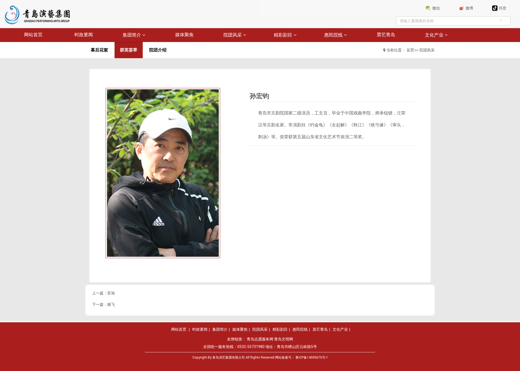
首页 (410, 50)
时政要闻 (83, 34)
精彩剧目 (283, 35)
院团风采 (232, 35)
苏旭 (111, 293)
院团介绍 (158, 50)
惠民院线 (333, 35)
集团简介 (132, 35)
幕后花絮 (99, 50)
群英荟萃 (128, 50)
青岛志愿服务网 (260, 339)
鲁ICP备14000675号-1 (311, 357)
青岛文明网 (283, 339)
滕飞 (111, 304)
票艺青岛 (386, 34)
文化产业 (434, 35)
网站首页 (33, 34)
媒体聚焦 (184, 34)
